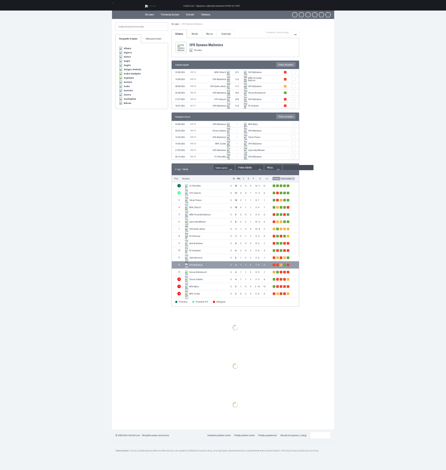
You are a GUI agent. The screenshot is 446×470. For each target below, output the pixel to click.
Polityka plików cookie (244, 435)
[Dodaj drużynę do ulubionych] (225, 45)
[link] (235, 72)
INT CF (192, 106)
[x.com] (301, 14)
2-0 (237, 99)
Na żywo (149, 14)
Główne (179, 33)
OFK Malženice (254, 72)
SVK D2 (193, 72)
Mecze (209, 33)
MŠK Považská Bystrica (255, 79)
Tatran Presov (254, 137)
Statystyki (226, 33)
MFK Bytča (253, 124)
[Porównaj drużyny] (293, 72)
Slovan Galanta (219, 130)
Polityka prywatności (267, 435)
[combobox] (282, 32)
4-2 (237, 92)
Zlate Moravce (195, 257)
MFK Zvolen (220, 143)
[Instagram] (308, 14)
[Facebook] (294, 14)
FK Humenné (194, 250)
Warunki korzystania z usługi (293, 435)
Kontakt (190, 14)
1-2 (237, 79)
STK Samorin (220, 99)
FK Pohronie (194, 236)
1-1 (237, 86)
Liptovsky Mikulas (256, 150)
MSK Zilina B (220, 72)
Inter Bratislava (196, 243)
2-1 (237, 72)
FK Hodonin (253, 105)
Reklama (205, 14)
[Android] (321, 14)
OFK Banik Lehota (218, 86)
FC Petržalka (220, 156)
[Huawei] (328, 14)
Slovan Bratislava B (256, 92)
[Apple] (314, 14)
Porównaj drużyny (170, 14)
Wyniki (195, 33)
